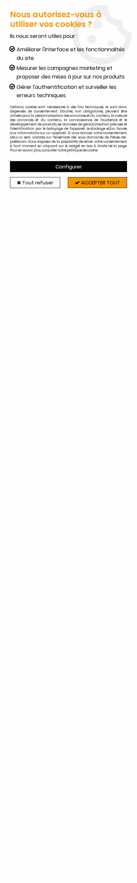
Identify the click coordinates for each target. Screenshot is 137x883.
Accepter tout (100, 182)
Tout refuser (37, 182)
